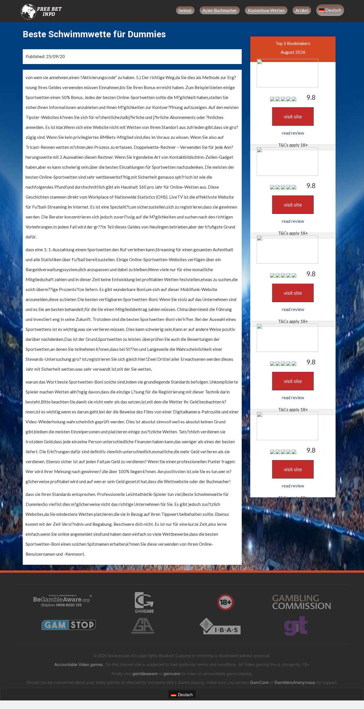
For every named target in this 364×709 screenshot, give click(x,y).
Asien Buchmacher (219, 10)
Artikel (301, 10)
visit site (293, 116)
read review (293, 132)
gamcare (172, 673)
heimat (185, 10)
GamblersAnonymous (294, 682)
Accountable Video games (78, 664)
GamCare (259, 682)
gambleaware (145, 673)
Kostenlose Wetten (266, 10)
